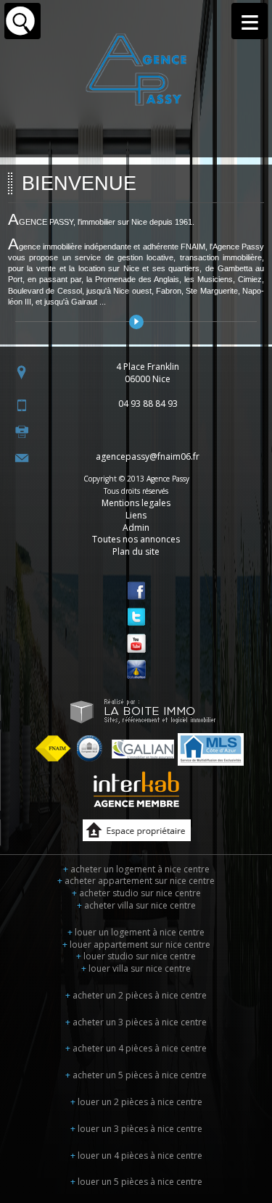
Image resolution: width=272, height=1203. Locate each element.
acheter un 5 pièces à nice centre (136, 1075)
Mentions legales (136, 503)
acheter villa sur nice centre (136, 905)
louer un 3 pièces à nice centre (136, 1129)
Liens (136, 515)
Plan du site (136, 551)
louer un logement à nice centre (136, 932)
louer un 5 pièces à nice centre (136, 1181)
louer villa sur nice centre (136, 968)
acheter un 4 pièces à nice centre (136, 1048)
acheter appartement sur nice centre (136, 881)
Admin (136, 527)
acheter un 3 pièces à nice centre (136, 1022)
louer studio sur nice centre (136, 956)
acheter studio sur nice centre (136, 893)
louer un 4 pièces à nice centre (136, 1155)
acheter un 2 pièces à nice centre (136, 995)
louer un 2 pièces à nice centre (136, 1102)
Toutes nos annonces (136, 539)
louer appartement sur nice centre (136, 944)
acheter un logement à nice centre (136, 869)
